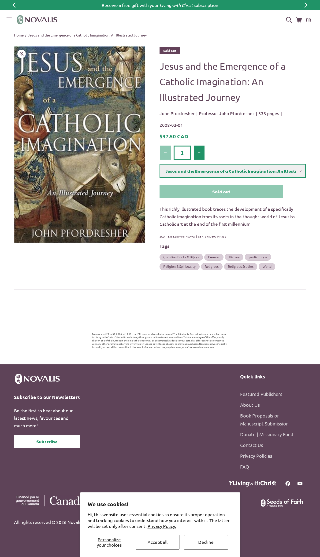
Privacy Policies (256, 456)
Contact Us (251, 445)
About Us (250, 405)
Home (19, 35)
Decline (206, 542)
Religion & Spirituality (179, 266)
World (267, 266)
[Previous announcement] (14, 5)
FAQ (244, 466)
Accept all (157, 542)
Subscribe (47, 441)
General (214, 257)
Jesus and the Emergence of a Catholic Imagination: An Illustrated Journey (87, 35)
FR (308, 20)
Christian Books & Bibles (181, 257)
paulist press (258, 257)
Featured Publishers (261, 394)
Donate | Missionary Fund (266, 434)
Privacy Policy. (162, 526)
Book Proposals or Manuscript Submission (264, 419)
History (234, 257)
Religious (212, 266)
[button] (9, 20)
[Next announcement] (306, 5)
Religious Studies (240, 266)
